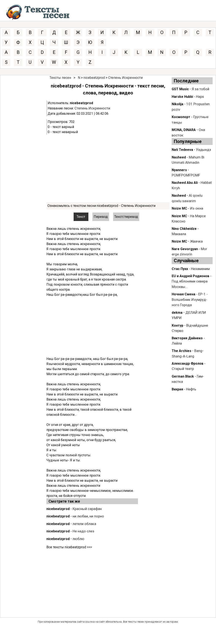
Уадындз (203, 149)
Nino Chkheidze (184, 229)
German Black (183, 376)
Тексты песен (60, 78)
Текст (81, 217)
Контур (177, 325)
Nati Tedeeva (182, 150)
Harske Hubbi (182, 97)
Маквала (179, 234)
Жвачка (196, 241)
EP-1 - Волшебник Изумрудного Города (190, 299)
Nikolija (177, 104)
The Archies (181, 351)
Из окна (196, 208)
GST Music (180, 89)
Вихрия (177, 389)
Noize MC (179, 208)
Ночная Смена (183, 294)
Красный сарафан (87, 509)
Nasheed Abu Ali (185, 183)
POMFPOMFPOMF (186, 175)
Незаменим (200, 269)
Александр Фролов (187, 363)
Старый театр (183, 369)
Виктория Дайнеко (187, 338)
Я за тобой (200, 89)
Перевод (101, 217)
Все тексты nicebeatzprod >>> (69, 547)
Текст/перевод (126, 217)
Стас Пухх (180, 269)
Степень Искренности (125, 78)
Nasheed (179, 157)
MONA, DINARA (184, 130)
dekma (177, 313)
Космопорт (181, 117)
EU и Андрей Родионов (190, 276)
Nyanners (179, 170)
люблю (78, 539)
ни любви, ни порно (88, 516)
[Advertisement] (107, 168)
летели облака (84, 524)
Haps (200, 96)
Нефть (191, 389)
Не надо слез (83, 531)
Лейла (177, 343)
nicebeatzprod (94, 78)
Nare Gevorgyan (185, 249)
